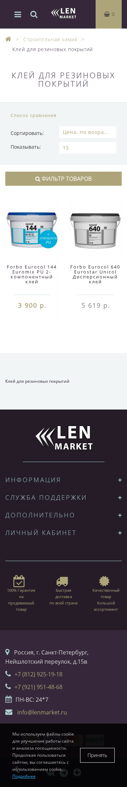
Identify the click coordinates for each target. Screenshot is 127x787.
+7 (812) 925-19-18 (38, 674)
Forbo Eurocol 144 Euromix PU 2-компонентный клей (32, 274)
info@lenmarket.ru (42, 712)
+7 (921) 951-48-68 (38, 687)
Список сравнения (33, 115)
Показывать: (26, 146)
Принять (97, 755)
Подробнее (24, 776)
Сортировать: (27, 133)
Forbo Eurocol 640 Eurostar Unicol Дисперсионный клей (95, 274)
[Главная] (8, 39)
